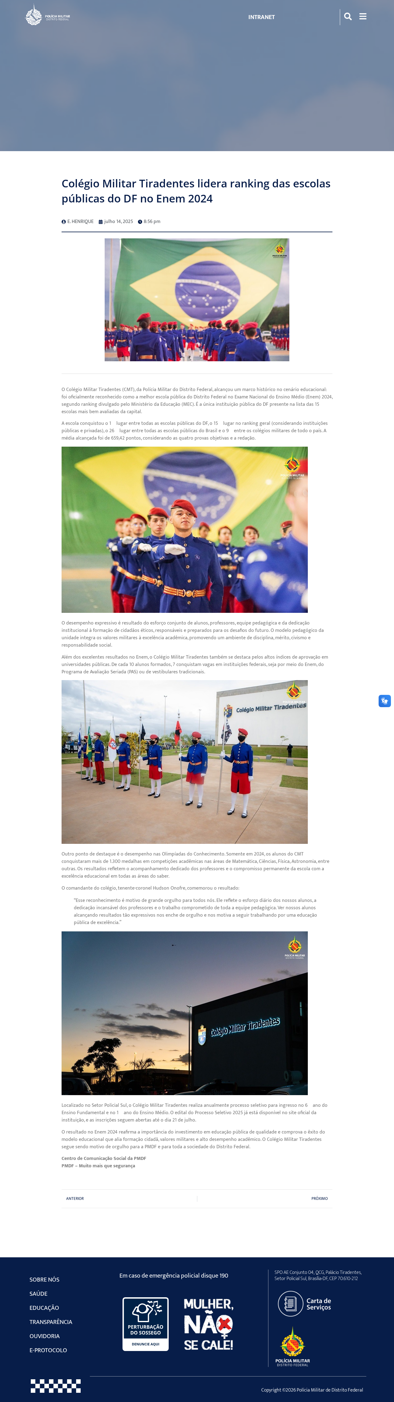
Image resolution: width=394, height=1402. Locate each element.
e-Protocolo (48, 1350)
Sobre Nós (44, 1280)
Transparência (51, 1322)
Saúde (38, 1294)
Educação (44, 1308)
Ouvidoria (45, 1336)
